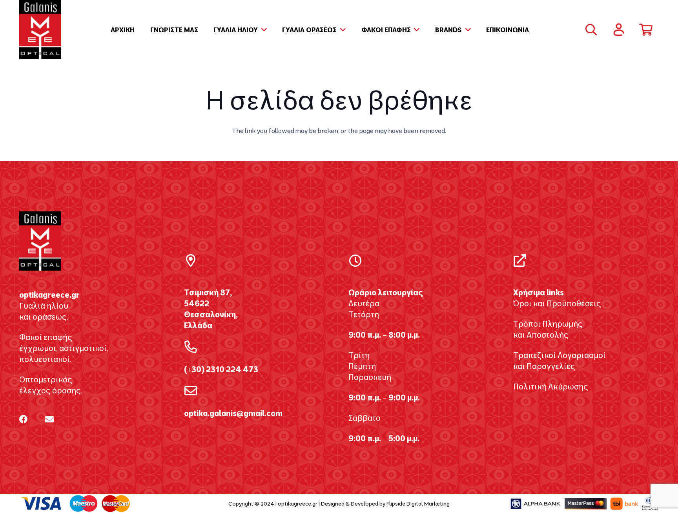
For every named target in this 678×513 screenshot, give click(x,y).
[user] (618, 29)
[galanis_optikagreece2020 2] (40, 29)
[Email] (49, 419)
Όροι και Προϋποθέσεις (557, 303)
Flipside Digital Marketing (418, 503)
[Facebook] (23, 419)
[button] (262, 30)
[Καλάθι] (646, 30)
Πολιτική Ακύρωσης (550, 386)
